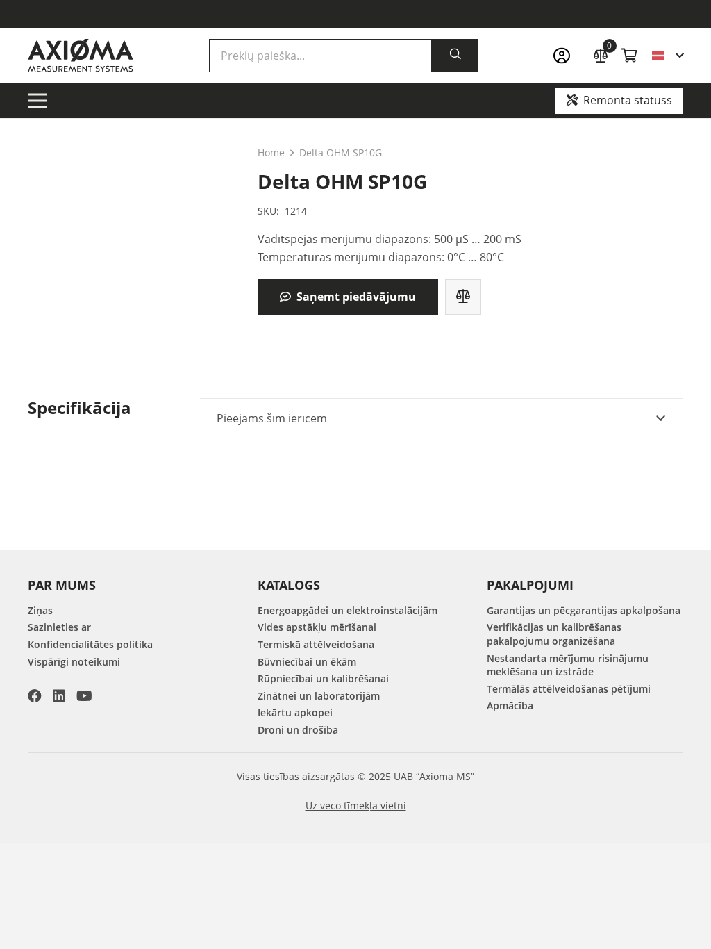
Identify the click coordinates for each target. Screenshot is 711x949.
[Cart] (629, 55)
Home (271, 152)
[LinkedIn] (59, 696)
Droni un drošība (298, 729)
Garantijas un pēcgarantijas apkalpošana (583, 610)
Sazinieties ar (59, 627)
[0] (601, 54)
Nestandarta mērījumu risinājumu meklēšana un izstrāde (568, 665)
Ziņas (40, 610)
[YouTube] (84, 696)
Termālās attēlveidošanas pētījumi (569, 688)
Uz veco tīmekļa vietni (356, 805)
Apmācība (510, 705)
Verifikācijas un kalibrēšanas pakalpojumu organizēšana (554, 633)
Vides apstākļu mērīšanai (317, 627)
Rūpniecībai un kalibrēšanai (323, 678)
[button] (667, 55)
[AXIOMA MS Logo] (80, 55)
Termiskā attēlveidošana (316, 644)
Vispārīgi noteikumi (74, 661)
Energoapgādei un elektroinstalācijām (347, 610)
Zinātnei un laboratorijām (319, 695)
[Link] (565, 56)
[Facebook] (35, 696)
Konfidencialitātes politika (90, 644)
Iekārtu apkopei (295, 712)
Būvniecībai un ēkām (307, 661)
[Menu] (37, 100)
